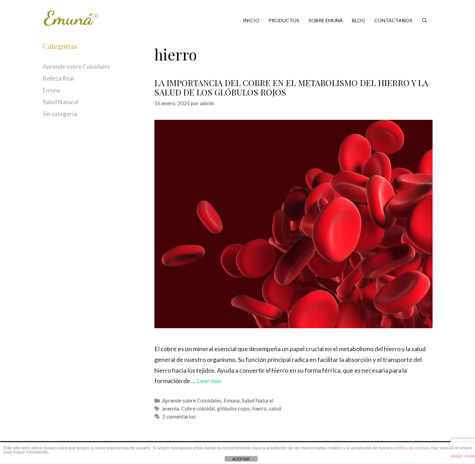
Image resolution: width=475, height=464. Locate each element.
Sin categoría (60, 113)
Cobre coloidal (198, 408)
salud (275, 408)
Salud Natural (257, 400)
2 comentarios (179, 416)
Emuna (232, 400)
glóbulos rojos (233, 408)
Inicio (251, 20)
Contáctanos (393, 20)
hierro (259, 408)
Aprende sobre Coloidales (192, 400)
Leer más (209, 380)
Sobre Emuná (325, 20)
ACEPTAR (241, 459)
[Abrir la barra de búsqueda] (424, 20)
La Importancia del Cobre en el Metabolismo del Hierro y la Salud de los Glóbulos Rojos (291, 87)
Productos (283, 20)
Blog (358, 20)
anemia (170, 408)
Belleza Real (58, 78)
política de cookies (411, 448)
